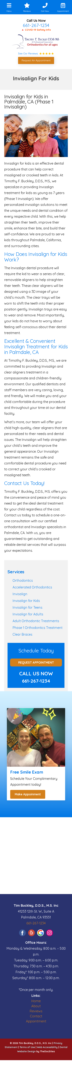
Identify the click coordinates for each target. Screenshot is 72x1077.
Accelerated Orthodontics (32, 587)
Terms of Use (27, 1047)
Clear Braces (22, 634)
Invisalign (20, 594)
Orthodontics (23, 580)
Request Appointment (36, 662)
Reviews (36, 1011)
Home (36, 1001)
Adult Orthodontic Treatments (36, 621)
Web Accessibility (47, 1047)
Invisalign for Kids (26, 601)
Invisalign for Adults (28, 614)
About (36, 1006)
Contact (36, 1016)
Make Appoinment (28, 794)
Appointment (36, 1021)
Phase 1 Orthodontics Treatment (37, 628)
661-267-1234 (36, 25)
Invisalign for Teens (27, 607)
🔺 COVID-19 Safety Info (36, 29)
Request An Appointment (36, 60)
